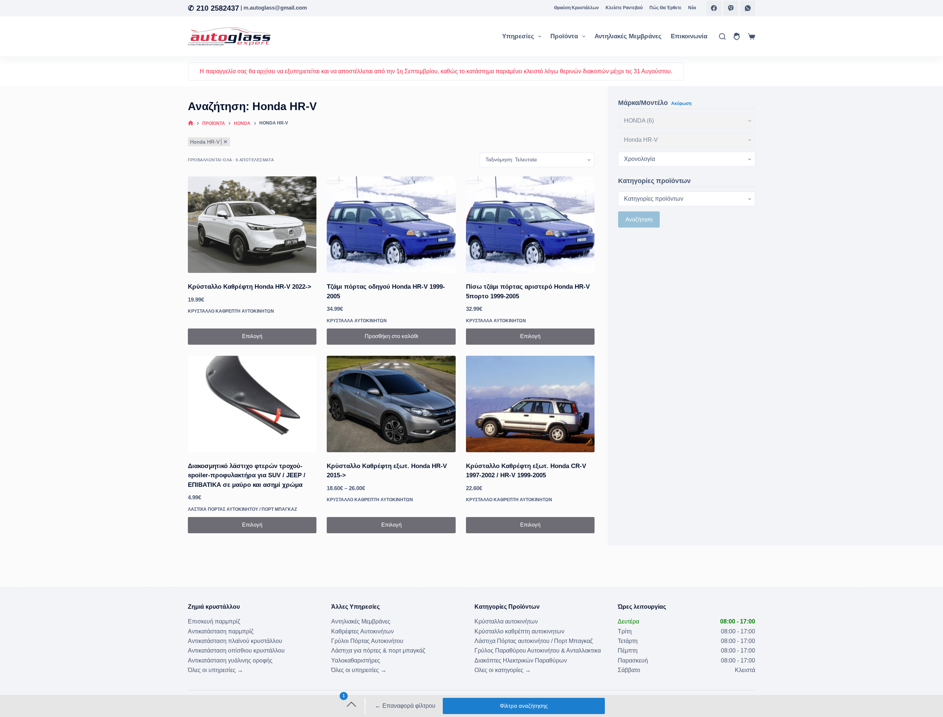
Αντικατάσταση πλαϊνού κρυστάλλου (235, 641)
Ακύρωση (681, 103)
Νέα (692, 7)
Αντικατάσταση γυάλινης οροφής (230, 660)
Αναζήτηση (638, 219)
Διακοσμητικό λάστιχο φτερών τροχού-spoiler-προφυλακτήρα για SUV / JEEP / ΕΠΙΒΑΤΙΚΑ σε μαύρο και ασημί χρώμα (246, 475)
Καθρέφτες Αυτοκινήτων (362, 631)
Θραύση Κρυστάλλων (576, 7)
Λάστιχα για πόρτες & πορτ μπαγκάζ (378, 650)
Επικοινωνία (689, 36)
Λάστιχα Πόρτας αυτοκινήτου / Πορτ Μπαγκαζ (242, 509)
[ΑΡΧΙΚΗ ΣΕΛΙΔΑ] (190, 123)
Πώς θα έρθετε (665, 7)
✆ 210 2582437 (213, 8)
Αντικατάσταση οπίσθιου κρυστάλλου (236, 650)
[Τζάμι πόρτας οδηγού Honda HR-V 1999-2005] (391, 224)
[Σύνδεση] (736, 36)
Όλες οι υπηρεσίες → (215, 670)
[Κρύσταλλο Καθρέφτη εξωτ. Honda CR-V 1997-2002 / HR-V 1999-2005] (530, 404)
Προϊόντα (564, 36)
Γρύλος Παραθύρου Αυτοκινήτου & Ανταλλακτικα (537, 650)
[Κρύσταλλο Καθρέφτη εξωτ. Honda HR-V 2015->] (391, 404)
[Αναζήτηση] (722, 36)
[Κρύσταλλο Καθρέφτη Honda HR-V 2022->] (252, 224)
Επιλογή (252, 336)
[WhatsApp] (747, 8)
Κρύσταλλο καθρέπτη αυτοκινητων (231, 311)
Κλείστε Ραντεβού (624, 7)
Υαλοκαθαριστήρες (355, 660)
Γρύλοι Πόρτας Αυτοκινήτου (367, 641)
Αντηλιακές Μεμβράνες (628, 36)
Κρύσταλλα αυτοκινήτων (357, 320)
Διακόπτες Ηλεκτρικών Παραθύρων (520, 660)
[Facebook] (714, 8)
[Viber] (730, 8)
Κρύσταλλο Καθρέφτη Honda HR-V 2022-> (249, 286)
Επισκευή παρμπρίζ (214, 621)
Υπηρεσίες (518, 36)
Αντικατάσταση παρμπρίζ (220, 631)
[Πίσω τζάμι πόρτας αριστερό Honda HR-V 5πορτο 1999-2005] (530, 224)
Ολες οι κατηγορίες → (502, 670)
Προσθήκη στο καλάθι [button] (391, 336)
